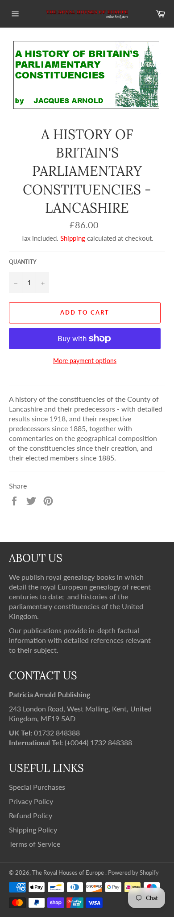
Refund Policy (30, 815)
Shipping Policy (33, 829)
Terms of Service (34, 844)
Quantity (23, 262)
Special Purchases (37, 787)
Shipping (72, 238)
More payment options (84, 360)
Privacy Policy (31, 801)
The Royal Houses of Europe (68, 872)
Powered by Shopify (133, 872)
